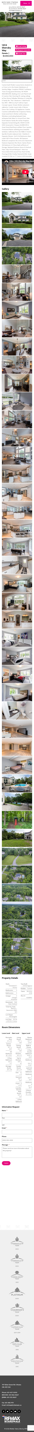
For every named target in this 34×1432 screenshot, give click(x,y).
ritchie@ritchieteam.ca (15, 10)
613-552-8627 (21, 7)
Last (3, 1125)
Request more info (24, 50)
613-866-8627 (22, 9)
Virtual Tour (22, 53)
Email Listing (22, 46)
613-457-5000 (12, 1392)
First (3, 1118)
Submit (6, 1163)
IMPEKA (27, 1429)
